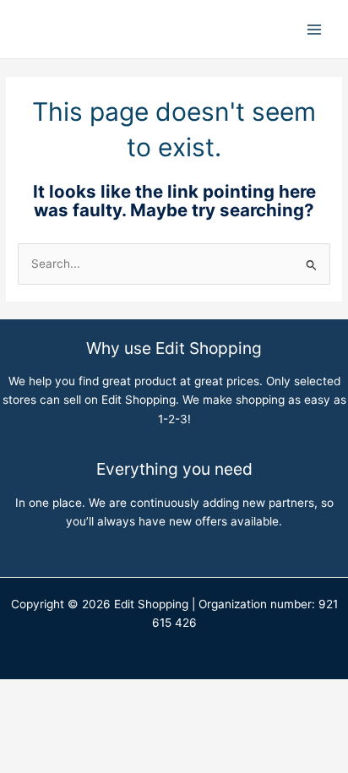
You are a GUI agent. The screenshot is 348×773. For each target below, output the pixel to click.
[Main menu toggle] (314, 29)
